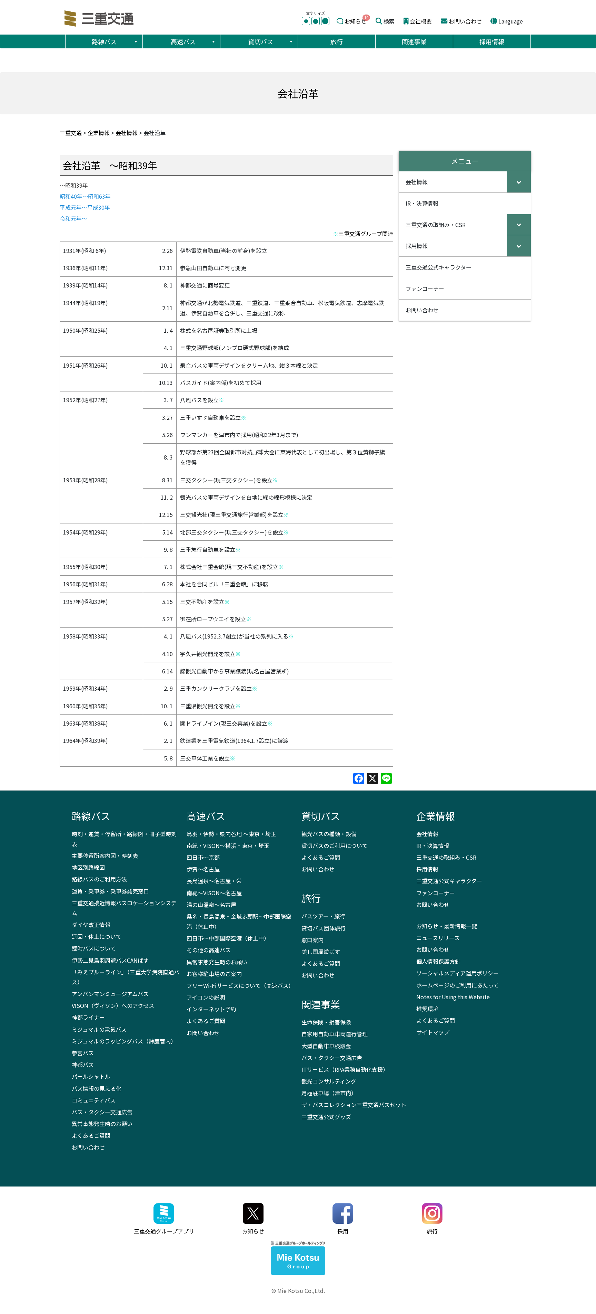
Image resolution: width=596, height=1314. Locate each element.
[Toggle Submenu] (519, 181)
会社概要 (421, 21)
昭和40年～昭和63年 (85, 196)
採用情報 (491, 41)
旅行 (336, 41)
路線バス (104, 41)
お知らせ (356, 21)
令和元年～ (73, 218)
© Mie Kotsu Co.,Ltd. (298, 1290)
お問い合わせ (465, 21)
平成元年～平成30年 (85, 207)
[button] (135, 41)
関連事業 (414, 41)
